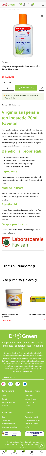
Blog (3, 417)
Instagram (3, 384)
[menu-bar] (42, 4)
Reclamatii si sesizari (9, 427)
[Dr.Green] (8, 4)
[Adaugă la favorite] (41, 88)
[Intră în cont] (24, 4)
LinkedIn (25, 384)
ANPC (27, 427)
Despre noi (6, 420)
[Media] (42, 16)
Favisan (4, 62)
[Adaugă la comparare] (23, 289)
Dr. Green (16, 442)
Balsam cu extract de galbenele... (10, 316)
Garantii (4, 399)
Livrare (27, 406)
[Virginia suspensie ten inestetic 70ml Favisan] (23, 35)
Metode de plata (30, 399)
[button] (3, 87)
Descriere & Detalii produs (11, 105)
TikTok (17, 384)
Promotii (5, 406)
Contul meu (29, 396)
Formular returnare (8, 402)
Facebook (10, 384)
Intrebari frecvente (8, 424)
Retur (4, 396)
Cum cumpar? (30, 402)
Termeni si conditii (31, 417)
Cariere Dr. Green (31, 424)
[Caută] (28, 4)
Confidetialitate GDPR (33, 420)
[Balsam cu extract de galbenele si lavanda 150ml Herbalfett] (14, 298)
